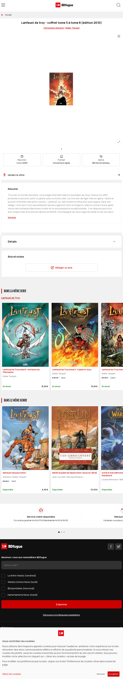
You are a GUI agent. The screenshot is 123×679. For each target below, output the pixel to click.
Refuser (101, 673)
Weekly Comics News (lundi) (23, 581)
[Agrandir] (119, 142)
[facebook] (111, 546)
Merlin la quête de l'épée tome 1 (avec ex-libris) (74, 472)
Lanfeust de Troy (10, 297)
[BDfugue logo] (64, 5)
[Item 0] (61, 149)
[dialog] (61, 653)
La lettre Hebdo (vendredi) (22, 575)
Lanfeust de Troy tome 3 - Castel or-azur (71, 369)
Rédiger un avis (63, 267)
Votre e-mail (10, 565)
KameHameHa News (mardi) (23, 594)
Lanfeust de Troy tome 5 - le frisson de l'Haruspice (21, 371)
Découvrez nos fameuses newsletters (61, 615)
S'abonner (61, 604)
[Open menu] (3, 5)
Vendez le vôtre (16, 174)
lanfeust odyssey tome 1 (14, 472)
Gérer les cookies (11, 673)
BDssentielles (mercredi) (21, 588)
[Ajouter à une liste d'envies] (119, 36)
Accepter (113, 673)
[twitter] (118, 546)
